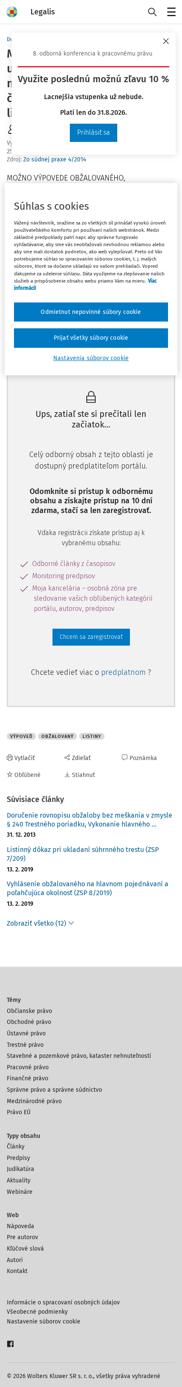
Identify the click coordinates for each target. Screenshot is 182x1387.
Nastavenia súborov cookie (91, 358)
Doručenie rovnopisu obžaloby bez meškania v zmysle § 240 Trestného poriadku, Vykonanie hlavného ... (89, 819)
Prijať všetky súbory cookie (91, 337)
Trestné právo (25, 1045)
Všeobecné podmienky (37, 1311)
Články (16, 1146)
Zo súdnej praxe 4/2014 (54, 159)
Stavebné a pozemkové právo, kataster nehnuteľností (79, 1056)
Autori (15, 1260)
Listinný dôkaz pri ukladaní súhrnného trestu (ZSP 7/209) (83, 854)
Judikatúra (20, 1169)
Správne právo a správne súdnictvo (54, 1089)
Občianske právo (29, 1011)
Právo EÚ (18, 1112)
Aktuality (18, 1180)
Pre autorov (22, 1237)
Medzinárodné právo (34, 1101)
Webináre (20, 1192)
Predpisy (18, 1158)
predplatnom (124, 672)
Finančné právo (27, 1078)
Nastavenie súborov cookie (43, 1321)
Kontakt (17, 1271)
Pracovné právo (28, 1067)
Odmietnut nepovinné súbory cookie (91, 312)
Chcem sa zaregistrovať (91, 637)
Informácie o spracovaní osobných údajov (63, 1302)
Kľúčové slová (25, 1248)
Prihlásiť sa (93, 132)
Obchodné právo (29, 1022)
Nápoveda (20, 1226)
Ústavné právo (26, 1033)
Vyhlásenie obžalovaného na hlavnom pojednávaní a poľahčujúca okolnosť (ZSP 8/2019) (87, 888)
